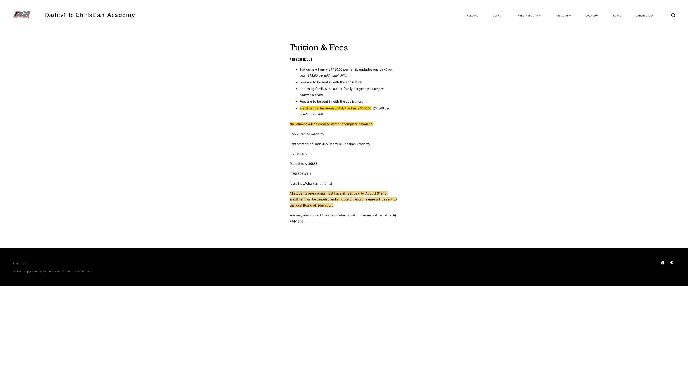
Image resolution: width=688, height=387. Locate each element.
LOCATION (592, 15)
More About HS (528, 15)
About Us (562, 15)
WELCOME (472, 15)
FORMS (617, 15)
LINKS (497, 15)
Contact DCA (645, 15)
